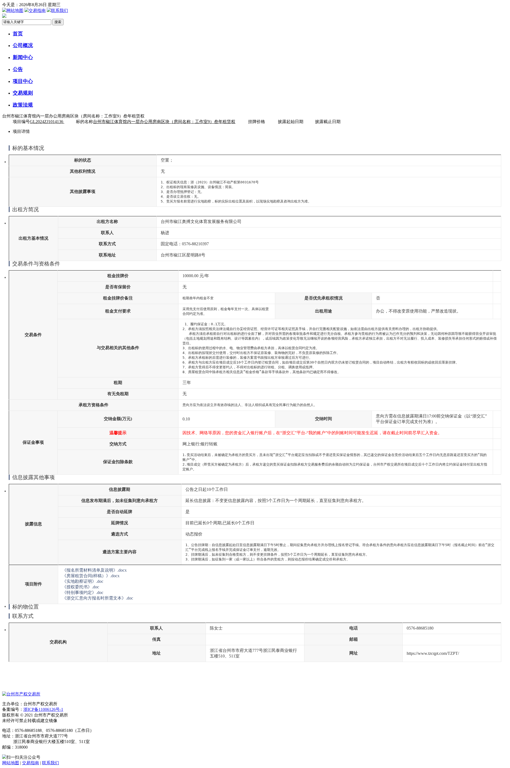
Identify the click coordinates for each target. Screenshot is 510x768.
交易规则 (23, 93)
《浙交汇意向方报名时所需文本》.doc (97, 598)
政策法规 (23, 105)
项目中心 (23, 81)
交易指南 (37, 10)
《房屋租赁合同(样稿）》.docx (91, 575)
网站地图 (14, 10)
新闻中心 (23, 57)
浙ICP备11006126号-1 (43, 709)
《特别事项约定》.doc (82, 592)
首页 (18, 33)
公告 (18, 69)
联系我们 (59, 10)
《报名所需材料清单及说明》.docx (94, 570)
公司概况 (23, 45)
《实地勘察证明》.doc (82, 581)
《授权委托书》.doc (80, 587)
